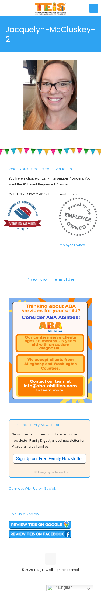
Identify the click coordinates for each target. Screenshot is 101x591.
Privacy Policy (37, 279)
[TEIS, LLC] (50, 8)
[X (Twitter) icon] (45, 577)
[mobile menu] (93, 8)
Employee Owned (71, 245)
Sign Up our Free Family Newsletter (49, 458)
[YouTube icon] (50, 577)
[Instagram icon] (62, 577)
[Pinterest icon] (56, 577)
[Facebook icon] (39, 577)
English (65, 587)
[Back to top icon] (50, 559)
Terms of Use (63, 279)
